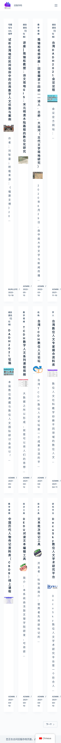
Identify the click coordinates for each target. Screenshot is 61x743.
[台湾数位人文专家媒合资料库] (52, 373)
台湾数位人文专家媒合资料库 (53, 343)
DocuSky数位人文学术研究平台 (53, 548)
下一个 (49, 724)
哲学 (10, 34)
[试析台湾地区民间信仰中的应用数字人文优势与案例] (8, 128)
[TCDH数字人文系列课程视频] (23, 383)
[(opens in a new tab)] (8, 600)
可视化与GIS (10, 28)
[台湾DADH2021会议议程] (52, 98)
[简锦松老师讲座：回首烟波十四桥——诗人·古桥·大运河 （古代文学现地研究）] (38, 175)
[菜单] (56, 5)
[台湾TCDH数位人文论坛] (38, 369)
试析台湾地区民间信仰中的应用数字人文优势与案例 (9, 79)
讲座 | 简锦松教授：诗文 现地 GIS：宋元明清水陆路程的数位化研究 (24, 97)
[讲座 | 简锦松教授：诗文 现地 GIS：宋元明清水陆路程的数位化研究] (23, 160)
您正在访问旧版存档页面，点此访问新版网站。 (30, 739)
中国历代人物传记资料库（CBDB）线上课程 (9, 555)
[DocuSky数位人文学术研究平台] (52, 585)
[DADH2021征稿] (8, 371)
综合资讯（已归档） (25, 31)
